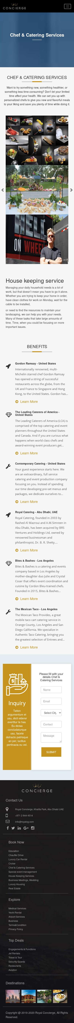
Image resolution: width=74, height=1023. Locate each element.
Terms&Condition (17, 924)
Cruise (12, 863)
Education (14, 850)
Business (13, 920)
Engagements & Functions (22, 949)
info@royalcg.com (24, 821)
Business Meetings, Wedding (24, 880)
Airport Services (17, 916)
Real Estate (14, 888)
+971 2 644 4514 (24, 815)
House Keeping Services (21, 875)
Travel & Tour (15, 957)
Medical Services (17, 908)
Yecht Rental (15, 912)
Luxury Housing (17, 884)
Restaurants (15, 965)
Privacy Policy (16, 929)
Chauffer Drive (16, 855)
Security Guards (17, 961)
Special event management (23, 871)
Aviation (13, 969)
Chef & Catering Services (22, 867)
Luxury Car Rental (18, 859)
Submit (51, 752)
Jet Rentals (14, 953)
